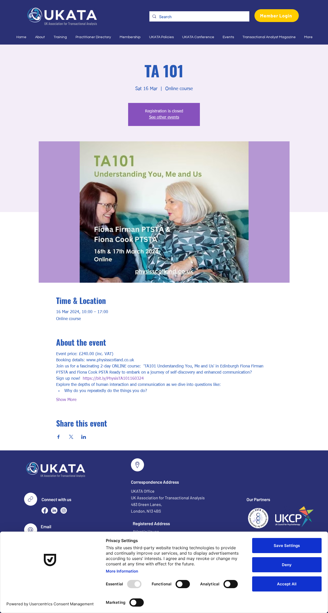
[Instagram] (63, 510)
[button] (39, 37)
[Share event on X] (71, 437)
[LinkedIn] (54, 510)
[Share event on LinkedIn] (83, 437)
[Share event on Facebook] (58, 437)
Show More (66, 400)
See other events (164, 117)
